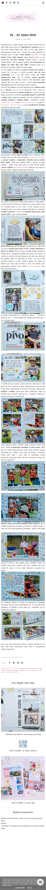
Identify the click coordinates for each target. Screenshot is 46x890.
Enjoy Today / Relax (8, 102)
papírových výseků (20, 167)
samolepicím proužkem (36, 157)
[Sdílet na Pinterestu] (18, 663)
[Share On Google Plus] (22, 663)
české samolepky (34, 266)
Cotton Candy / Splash (28, 102)
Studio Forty (12, 672)
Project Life (25, 670)
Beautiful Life (36, 55)
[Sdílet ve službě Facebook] (9, 663)
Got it (29, 888)
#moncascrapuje (27, 668)
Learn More (20, 888)
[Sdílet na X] (14, 663)
